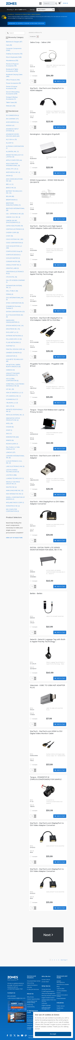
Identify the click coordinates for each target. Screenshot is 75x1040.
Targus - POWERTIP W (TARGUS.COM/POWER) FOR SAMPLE (46, 778)
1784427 (32, 393)
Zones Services (46, 989)
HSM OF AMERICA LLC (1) (14, 392)
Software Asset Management (46, 1008)
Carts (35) (9, 45)
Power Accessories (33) (13, 83)
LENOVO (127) (10, 452)
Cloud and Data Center (34, 981)
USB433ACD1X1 (34, 480)
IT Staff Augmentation (48, 991)
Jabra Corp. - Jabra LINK (40, 42)
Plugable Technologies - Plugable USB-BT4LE (47, 365)
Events (59, 993)
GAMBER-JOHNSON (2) (13, 352)
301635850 (33, 577)
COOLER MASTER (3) (13, 258)
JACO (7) (9, 433)
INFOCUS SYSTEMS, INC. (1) (15, 415)
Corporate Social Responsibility (32, 1001)
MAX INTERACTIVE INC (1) (14, 494)
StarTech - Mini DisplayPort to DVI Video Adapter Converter (47, 503)
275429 (32, 622)
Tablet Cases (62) (11, 102)
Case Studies (60, 988)
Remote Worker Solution (49, 995)
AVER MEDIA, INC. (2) (13, 172)
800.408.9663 (11, 996)
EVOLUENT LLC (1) (12, 332)
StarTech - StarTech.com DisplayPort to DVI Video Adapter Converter (47, 824)
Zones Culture (46, 979)
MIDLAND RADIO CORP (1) (15, 502)
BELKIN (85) (10, 196)
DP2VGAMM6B (34, 342)
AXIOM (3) (9, 175)
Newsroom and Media (62, 977)
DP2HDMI (32, 112)
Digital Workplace (32, 985)
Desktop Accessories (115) (14, 54)
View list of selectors (14, 537)
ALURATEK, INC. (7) (12, 151)
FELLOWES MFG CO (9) (14, 339)
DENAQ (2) (9, 294)
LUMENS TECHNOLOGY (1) (15, 478)
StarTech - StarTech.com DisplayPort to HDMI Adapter (47, 89)
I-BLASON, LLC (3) (12, 403)
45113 (31, 204)
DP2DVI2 (32, 847)
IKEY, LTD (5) (10, 406)
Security (29, 987)
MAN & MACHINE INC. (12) (14, 490)
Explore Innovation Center (62, 995)
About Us (30, 994)
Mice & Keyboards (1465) (13, 57)
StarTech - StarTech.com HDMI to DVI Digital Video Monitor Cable (46, 732)
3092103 (32, 71)
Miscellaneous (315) (12, 60)
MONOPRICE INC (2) (13, 506)
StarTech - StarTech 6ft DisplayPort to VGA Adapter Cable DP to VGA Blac (46, 319)
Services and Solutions (31, 977)
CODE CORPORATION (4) (14, 243)
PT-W (31, 801)
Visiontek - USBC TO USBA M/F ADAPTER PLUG (47, 686)
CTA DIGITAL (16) (11, 277)
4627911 (32, 163)
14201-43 (32, 66)
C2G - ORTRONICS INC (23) (15, 214)
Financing (30, 1004)
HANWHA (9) (10, 370)
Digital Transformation (48, 997)
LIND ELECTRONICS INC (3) (15, 466)
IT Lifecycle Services (33, 989)
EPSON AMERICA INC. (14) (14, 325)
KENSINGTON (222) (12, 437)
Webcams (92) (10, 106)
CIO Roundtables (62, 990)
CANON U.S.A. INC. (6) (13, 217)
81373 (31, 531)
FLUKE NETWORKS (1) (13, 342)
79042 (32, 760)
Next (47, 935)
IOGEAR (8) (10, 427)
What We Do (46, 986)
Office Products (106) (13, 80)
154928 (32, 439)
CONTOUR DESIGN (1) (13, 255)
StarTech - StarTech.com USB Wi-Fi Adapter (45, 457)
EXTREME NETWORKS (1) (14, 336)
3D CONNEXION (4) (12, 115)
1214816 (32, 209)
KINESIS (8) (10, 440)
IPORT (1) (9, 430)
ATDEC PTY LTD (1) (12, 169)
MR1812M (32, 572)
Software (44, 1003)
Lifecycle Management (48, 993)
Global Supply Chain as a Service (49, 1000)
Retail (58, 1010)
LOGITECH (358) (11, 475)
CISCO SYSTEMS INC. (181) (14, 239)
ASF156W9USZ (34, 434)
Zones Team (45, 981)
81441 (31, 852)
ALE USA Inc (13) (11, 139)
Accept (53, 1034)
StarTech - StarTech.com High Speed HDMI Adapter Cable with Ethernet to (46, 227)
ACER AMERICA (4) (12, 122)
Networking (30, 983)
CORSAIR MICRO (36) (13, 261)
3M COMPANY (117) (12, 119)
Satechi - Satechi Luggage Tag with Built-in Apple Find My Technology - (48, 640)
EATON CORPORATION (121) (15, 311)
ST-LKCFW (33, 296)
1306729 (32, 347)
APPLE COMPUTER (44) (14, 160)
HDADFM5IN (33, 250)
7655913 (32, 806)
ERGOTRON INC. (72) (13, 329)
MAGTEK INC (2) (11, 487)
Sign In (65, 3)
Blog (58, 986)
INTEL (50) (9, 423)
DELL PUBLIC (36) (12, 291)
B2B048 (32, 618)
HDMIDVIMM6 (34, 755)
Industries (60, 1003)
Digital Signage (46, 1005)
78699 (32, 255)
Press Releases (61, 998)
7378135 (32, 714)
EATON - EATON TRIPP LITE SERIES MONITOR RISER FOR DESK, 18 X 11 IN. (46, 549)
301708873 (33, 301)
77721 (31, 117)
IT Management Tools (32, 1011)
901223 (32, 709)
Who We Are (46, 976)
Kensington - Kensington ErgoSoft (45, 134)
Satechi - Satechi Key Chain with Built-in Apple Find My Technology (47, 273)
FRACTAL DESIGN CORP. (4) (15, 349)
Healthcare (60, 1008)
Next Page (64, 960)
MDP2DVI (32, 526)
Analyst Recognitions (61, 981)
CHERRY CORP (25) (12, 232)
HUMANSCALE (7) (12, 399)
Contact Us (11, 993)
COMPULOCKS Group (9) (14, 251)
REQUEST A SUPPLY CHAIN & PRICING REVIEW (26, 23)
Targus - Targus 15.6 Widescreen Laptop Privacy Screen (47, 411)
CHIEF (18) (9, 236)
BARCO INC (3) (11, 188)
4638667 (32, 485)
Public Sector (61, 1006)
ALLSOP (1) (9, 143)
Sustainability (31, 1006)
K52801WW (33, 158)
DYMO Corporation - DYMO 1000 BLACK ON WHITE (47, 181)
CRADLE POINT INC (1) (13, 265)
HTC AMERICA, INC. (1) (13, 396)
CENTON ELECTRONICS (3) (15, 229)
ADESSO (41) (10, 125)
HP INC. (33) (10, 389)
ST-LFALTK (33, 663)
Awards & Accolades (63, 984)
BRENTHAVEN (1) (11, 200)
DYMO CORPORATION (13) (15, 303)
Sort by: (37, 9)
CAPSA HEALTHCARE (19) (14, 226)
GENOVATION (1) (11, 356)
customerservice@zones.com (16, 998)
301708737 (33, 668)
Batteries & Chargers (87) (14, 42)
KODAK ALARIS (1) (12, 444)
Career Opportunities (33, 999)
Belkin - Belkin (36, 593)
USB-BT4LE (33, 388)
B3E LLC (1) (9, 184)
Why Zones (30, 997)
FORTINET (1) (10, 346)
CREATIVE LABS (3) (12, 268)
